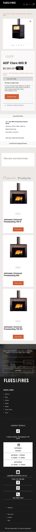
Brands (13, 14)
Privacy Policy (8, 409)
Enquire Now (11, 96)
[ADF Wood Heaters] (9, 60)
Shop (8, 14)
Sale (9, 520)
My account (11, 514)
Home (4, 14)
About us (7, 394)
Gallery (7, 406)
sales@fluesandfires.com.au (17, 475)
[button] (30, 21)
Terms (6, 412)
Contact (7, 400)
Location (10, 517)
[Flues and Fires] (8, 3)
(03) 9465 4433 (18, 498)
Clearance (10, 507)
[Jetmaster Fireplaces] (18, 213)
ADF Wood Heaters (21, 14)
